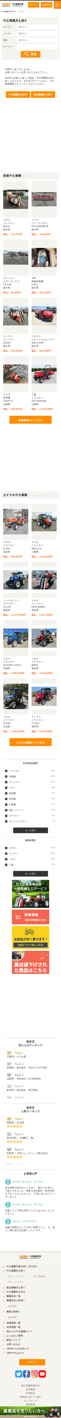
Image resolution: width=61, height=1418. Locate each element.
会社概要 (30, 1389)
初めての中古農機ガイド (19, 1331)
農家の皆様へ (14, 1311)
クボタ (32, 848)
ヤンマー (32, 853)
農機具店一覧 (14, 1296)
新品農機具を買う (16, 1287)
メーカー (7, 33)
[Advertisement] (30, 141)
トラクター (32, 770)
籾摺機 (32, 793)
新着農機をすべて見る (30, 420)
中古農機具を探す (18, 94)
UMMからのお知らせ (18, 1348)
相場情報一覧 (14, 1322)
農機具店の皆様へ (16, 1300)
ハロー (32, 787)
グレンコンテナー (32, 821)
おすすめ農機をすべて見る (30, 742)
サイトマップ (30, 1400)
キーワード (8, 47)
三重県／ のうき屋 (16, 1056)
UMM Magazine (15, 1353)
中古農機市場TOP (8, 12)
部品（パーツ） (32, 810)
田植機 (32, 776)
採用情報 (30, 1404)
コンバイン (32, 782)
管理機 (32, 799)
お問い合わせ (14, 1344)
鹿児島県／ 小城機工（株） (21, 1138)
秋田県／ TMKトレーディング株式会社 (27, 1153)
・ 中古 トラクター (14, 1276)
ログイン (33, 4)
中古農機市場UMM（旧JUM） (22, 1266)
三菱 (32, 864)
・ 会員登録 (11, 1306)
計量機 (32, 804)
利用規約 (30, 1393)
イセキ (32, 859)
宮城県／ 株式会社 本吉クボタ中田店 (27, 1067)
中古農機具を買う (16, 1270)
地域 (5, 40)
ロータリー (32, 815)
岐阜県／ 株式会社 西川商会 (22, 1090)
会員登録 (46, 4)
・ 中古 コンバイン (14, 1282)
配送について (14, 1340)
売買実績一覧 (14, 1327)
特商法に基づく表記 (30, 1397)
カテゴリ (7, 27)
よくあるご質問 (15, 1335)
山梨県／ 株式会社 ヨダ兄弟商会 (25, 1078)
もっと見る (30, 830)
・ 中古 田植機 (37, 1276)
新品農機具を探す (43, 94)
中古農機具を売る (16, 1291)
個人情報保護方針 (30, 1385)
